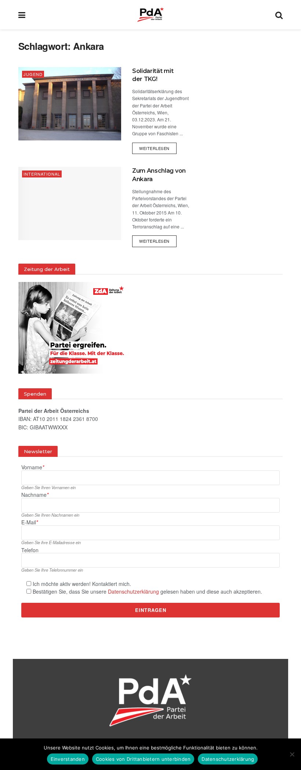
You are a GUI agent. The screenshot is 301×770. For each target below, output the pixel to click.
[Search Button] (279, 14)
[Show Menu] (21, 14)
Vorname (32, 467)
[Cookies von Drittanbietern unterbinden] (291, 754)
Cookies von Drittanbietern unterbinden (143, 759)
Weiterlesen (158, 147)
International (41, 174)
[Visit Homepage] (150, 14)
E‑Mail (29, 522)
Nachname (34, 495)
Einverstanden (68, 759)
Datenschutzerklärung (133, 591)
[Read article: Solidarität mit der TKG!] (69, 103)
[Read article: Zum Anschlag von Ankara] (69, 203)
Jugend (33, 74)
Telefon (30, 550)
